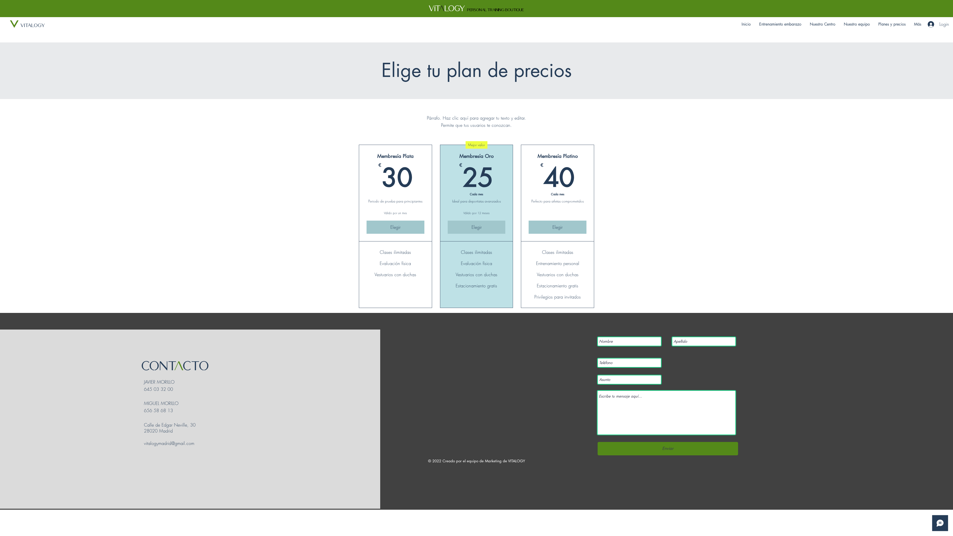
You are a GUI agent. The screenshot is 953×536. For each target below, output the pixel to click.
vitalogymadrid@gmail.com (169, 443)
